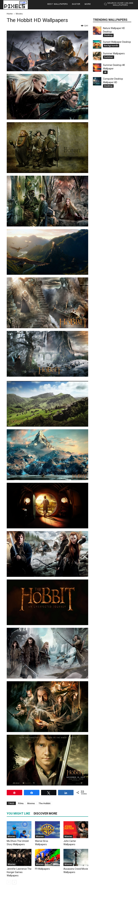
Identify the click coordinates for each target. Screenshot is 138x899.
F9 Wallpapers (42, 868)
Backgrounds (111, 45)
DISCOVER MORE (45, 813)
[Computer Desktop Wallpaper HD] (97, 81)
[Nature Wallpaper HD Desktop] (97, 30)
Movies (31, 803)
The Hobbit (44, 803)
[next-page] (14, 882)
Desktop (108, 35)
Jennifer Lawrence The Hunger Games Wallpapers (19, 872)
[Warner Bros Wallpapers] (47, 829)
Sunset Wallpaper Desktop (117, 42)
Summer (108, 57)
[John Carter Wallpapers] (75, 829)
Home (10, 13)
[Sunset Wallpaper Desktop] (97, 44)
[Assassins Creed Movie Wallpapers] (75, 857)
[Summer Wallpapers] (97, 56)
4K (105, 72)
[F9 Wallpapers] (47, 857)
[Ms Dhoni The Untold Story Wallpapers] (19, 829)
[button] (118, 4)
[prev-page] (9, 882)
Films (21, 803)
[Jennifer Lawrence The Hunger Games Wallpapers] (19, 857)
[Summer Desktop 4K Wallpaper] (97, 67)
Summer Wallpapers (114, 53)
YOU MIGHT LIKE (18, 813)
